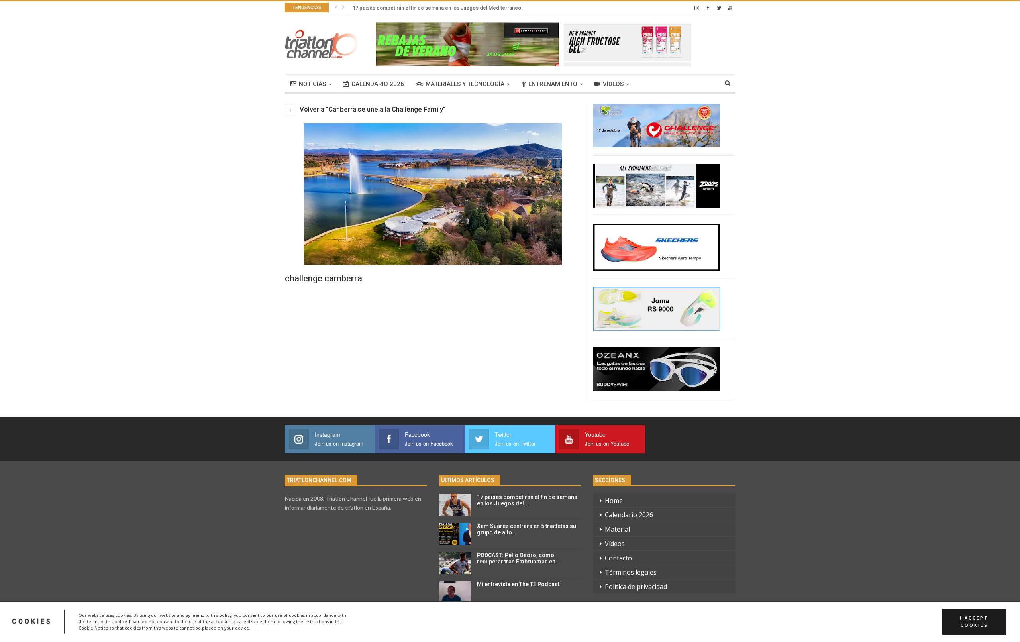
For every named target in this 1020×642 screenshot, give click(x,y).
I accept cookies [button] (974, 621)
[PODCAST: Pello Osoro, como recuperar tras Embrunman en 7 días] (455, 563)
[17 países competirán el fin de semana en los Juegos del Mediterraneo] (455, 505)
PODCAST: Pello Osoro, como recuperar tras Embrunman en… (518, 558)
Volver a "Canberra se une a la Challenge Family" (371, 109)
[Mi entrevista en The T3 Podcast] (455, 592)
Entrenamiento (552, 84)
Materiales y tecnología (465, 84)
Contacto (618, 558)
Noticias (312, 84)
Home (614, 500)
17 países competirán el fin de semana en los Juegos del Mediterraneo (437, 8)
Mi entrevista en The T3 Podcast (518, 584)
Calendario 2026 (377, 84)
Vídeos (613, 84)
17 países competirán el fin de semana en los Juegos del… (527, 500)
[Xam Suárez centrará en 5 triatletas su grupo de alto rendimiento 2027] (455, 534)
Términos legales (631, 572)
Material (617, 529)
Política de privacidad (636, 586)
